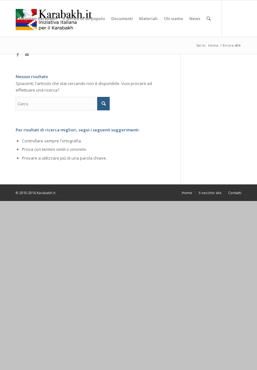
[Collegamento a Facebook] (17, 54)
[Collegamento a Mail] (27, 54)
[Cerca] (208, 18)
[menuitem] (38, 18)
